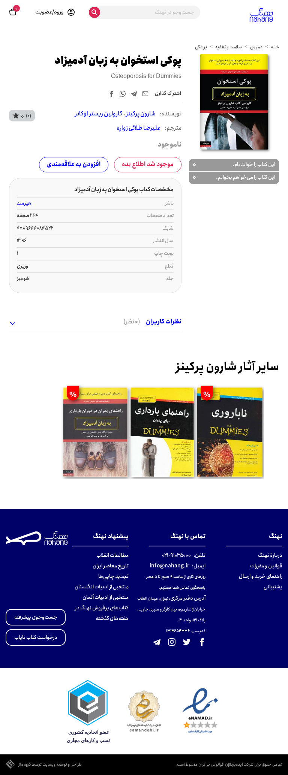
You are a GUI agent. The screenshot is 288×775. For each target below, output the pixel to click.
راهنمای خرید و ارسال (260, 576)
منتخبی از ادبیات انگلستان (102, 587)
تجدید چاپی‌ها (113, 576)
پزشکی (201, 47)
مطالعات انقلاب (112, 555)
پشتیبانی (273, 587)
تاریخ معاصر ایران (111, 566)
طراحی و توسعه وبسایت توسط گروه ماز (50, 765)
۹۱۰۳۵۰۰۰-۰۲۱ (176, 555)
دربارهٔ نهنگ (270, 555)
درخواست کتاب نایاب (35, 637)
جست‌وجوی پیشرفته (35, 617)
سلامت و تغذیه (228, 47)
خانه (275, 47)
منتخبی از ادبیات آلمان (105, 597)
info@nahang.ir (169, 566)
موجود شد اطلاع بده (148, 164)
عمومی (256, 47)
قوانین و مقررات (266, 566)
